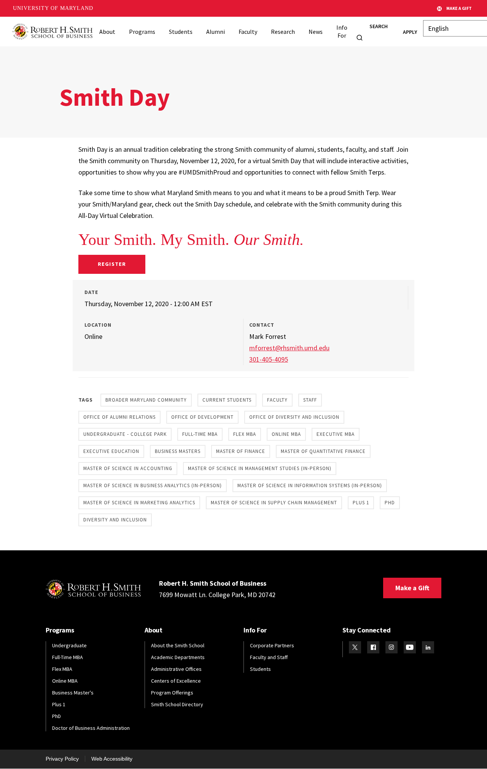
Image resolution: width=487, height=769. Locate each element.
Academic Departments (178, 657)
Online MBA (286, 434)
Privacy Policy (62, 759)
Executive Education (111, 451)
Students (181, 31)
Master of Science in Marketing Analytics (139, 502)
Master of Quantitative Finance (323, 451)
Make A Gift (459, 8)
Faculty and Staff (269, 657)
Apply (410, 32)
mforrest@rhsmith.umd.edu (289, 347)
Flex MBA (244, 434)
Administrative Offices (176, 669)
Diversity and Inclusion (115, 519)
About (107, 31)
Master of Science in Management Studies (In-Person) (259, 468)
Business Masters (178, 451)
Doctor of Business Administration (91, 728)
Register (112, 264)
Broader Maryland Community (146, 400)
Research (283, 31)
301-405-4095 (268, 359)
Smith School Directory (177, 704)
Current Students (226, 400)
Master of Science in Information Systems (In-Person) (309, 485)
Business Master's (73, 692)
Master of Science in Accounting (127, 468)
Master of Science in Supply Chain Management (274, 502)
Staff (310, 400)
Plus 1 (361, 502)
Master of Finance (240, 451)
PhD (390, 502)
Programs (142, 31)
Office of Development (202, 417)
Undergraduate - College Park (125, 434)
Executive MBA (336, 434)
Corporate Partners (272, 645)
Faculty (248, 31)
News (316, 31)
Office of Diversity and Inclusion (294, 417)
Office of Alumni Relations (119, 417)
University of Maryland (53, 8)
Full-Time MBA (200, 434)
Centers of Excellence (176, 680)
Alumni (215, 31)
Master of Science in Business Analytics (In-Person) (152, 485)
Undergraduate (69, 645)
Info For (341, 31)
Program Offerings (172, 692)
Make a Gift (412, 587)
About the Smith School (177, 645)
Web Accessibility (111, 759)
